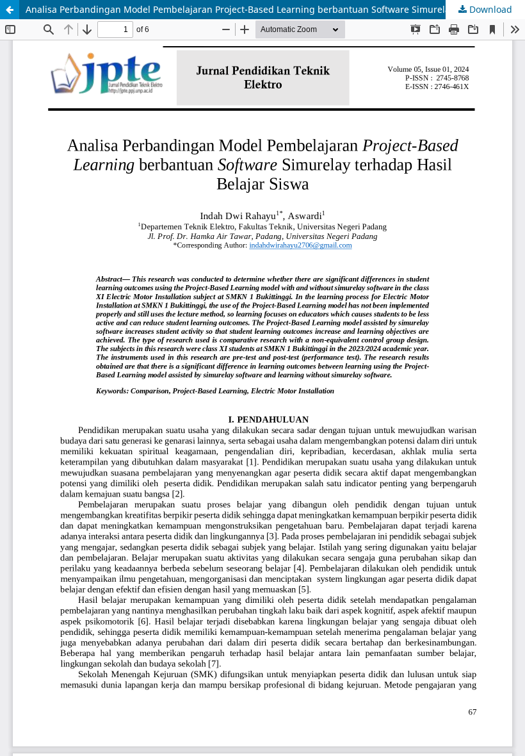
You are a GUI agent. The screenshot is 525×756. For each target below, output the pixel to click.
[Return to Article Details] (9, 9)
